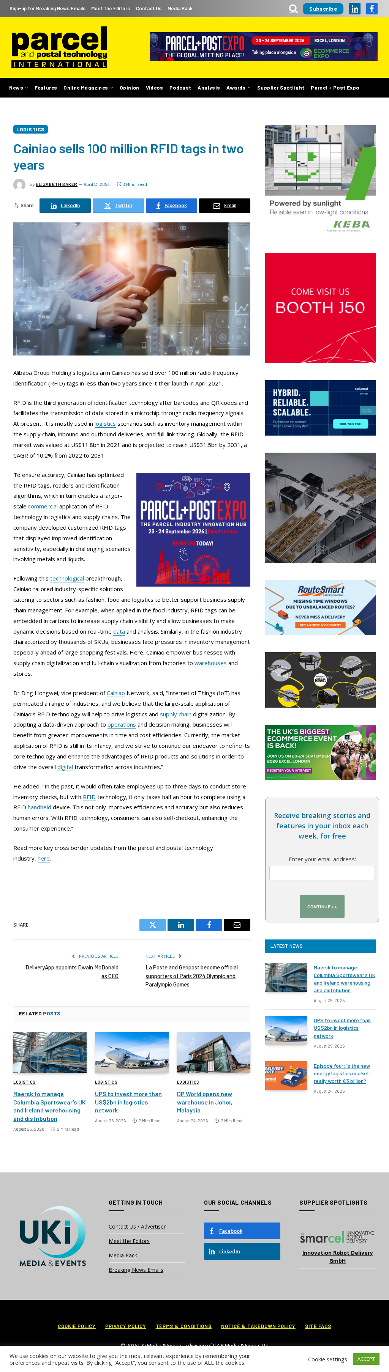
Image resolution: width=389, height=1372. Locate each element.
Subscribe (323, 8)
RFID (89, 797)
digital (65, 767)
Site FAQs (318, 1326)
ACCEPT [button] (366, 1358)
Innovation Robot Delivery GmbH (337, 1256)
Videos (154, 87)
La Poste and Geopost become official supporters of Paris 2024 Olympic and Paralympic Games (191, 976)
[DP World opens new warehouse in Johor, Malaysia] (213, 1052)
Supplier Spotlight (280, 87)
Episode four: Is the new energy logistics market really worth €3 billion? (342, 1073)
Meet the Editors (110, 8)
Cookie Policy (77, 1326)
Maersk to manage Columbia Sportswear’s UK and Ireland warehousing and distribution (49, 1106)
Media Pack (180, 8)
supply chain (175, 714)
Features (46, 87)
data (119, 631)
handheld (39, 807)
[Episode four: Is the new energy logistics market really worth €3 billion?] (286, 1075)
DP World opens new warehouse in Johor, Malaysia (204, 1102)
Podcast (180, 87)
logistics (105, 423)
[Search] (293, 8)
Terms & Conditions (184, 1326)
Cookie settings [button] (327, 1359)
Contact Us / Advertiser (137, 1226)
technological (67, 578)
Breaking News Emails (136, 1269)
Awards (235, 87)
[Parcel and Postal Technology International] (59, 47)
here (44, 858)
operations (122, 724)
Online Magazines (85, 87)
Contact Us (148, 8)
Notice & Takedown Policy (258, 1326)
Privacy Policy (125, 1326)
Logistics (30, 129)
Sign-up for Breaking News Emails (47, 8)
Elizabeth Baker (56, 184)
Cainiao (116, 693)
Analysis (209, 87)
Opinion (129, 87)
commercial (43, 506)
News (16, 87)
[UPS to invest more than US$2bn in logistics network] (131, 1052)
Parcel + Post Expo (335, 87)
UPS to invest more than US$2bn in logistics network (128, 1102)
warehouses (210, 663)
